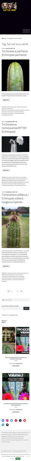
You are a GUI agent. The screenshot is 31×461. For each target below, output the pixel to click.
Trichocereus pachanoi (19, 113)
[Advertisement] (15, 20)
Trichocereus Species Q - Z (21, 178)
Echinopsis (13, 110)
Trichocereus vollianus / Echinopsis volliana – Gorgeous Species (15, 198)
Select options (16, 365)
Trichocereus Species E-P (7, 108)
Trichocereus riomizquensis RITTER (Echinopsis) (14, 127)
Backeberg (6, 274)
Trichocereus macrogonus (7, 113)
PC (24, 182)
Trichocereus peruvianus (7, 115)
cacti (5, 110)
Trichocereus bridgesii (19, 111)
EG (14, 48)
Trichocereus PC (21, 183)
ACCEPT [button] (18, 458)
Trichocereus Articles (11, 106)
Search (26, 308)
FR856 (15, 182)
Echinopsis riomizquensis (7, 182)
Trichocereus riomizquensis (8, 185)
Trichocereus (10, 111)
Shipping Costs (19, 363)
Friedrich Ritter (20, 182)
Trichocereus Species (21, 106)
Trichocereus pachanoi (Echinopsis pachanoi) (15, 53)
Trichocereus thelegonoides (18, 278)
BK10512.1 (6, 180)
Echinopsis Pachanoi (20, 110)
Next (21, 291)
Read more (6, 100)
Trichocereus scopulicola (20, 185)
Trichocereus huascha (13, 276)
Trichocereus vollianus (7, 279)
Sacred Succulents (19, 274)
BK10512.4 (11, 180)
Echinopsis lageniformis (19, 180)
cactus (8, 110)
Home (4, 38)
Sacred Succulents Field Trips (13, 177)
